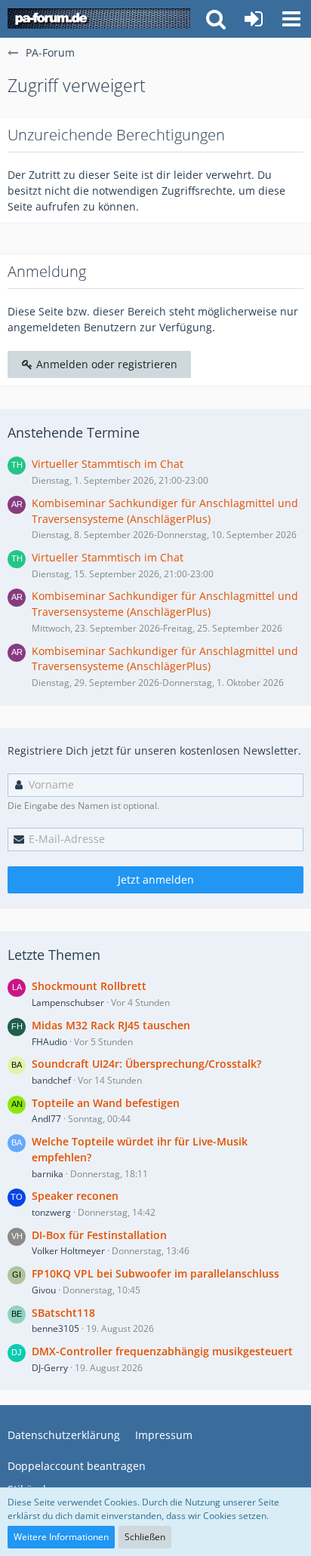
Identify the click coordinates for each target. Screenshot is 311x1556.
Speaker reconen (75, 1196)
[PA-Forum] (99, 19)
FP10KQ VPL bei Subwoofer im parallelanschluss (155, 1273)
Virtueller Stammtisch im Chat (107, 464)
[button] (291, 19)
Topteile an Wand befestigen (106, 1103)
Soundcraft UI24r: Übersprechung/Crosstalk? (146, 1063)
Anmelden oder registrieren (105, 364)
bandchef (51, 1080)
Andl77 (46, 1118)
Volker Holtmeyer (68, 1250)
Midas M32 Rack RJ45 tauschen (111, 1025)
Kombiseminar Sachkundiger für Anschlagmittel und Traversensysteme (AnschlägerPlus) (165, 511)
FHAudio (49, 1041)
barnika (47, 1173)
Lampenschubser (68, 1002)
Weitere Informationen (61, 1536)
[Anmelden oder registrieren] (254, 19)
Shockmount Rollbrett (89, 986)
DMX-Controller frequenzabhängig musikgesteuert (162, 1351)
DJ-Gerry (50, 1367)
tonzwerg (51, 1212)
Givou (44, 1290)
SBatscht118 (63, 1312)
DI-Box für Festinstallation (99, 1235)
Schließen (145, 1536)
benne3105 (55, 1328)
